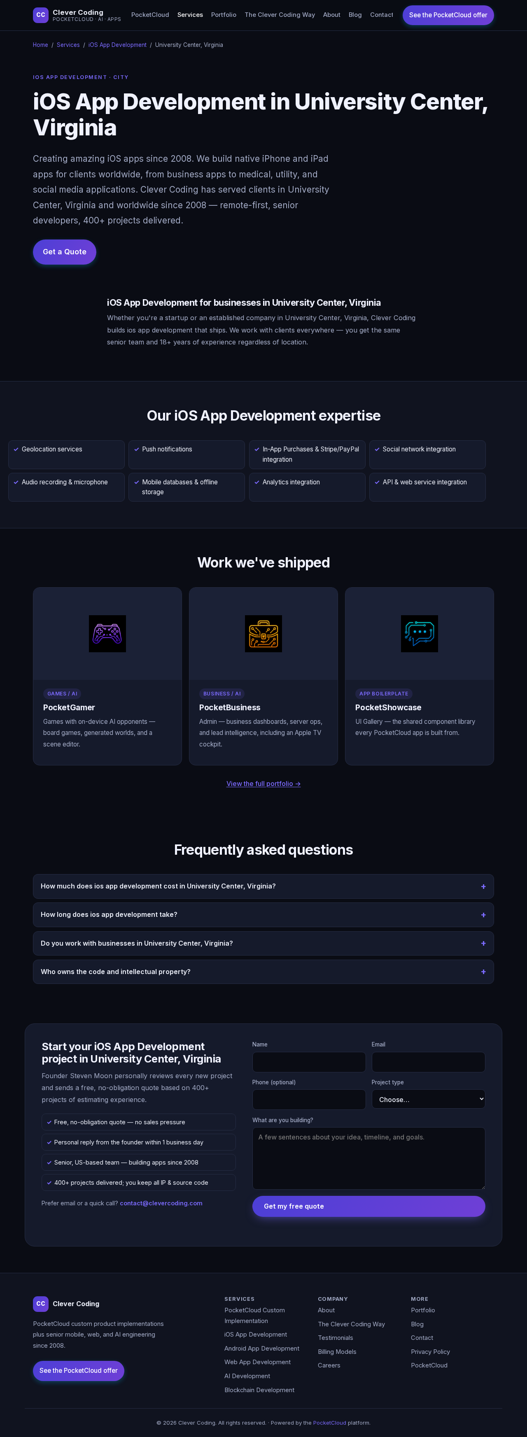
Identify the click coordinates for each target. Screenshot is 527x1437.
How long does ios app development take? (109, 914)
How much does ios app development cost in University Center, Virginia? (158, 886)
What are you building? (282, 1120)
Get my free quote (294, 1206)
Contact (382, 15)
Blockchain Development (259, 1390)
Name (260, 1044)
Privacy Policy (430, 1352)
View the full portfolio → (263, 783)
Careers (329, 1365)
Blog (355, 15)
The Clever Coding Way (280, 15)
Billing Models (337, 1352)
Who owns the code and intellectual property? (116, 971)
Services (190, 15)
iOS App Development (118, 45)
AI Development (247, 1376)
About (331, 15)
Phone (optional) (274, 1082)
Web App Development (257, 1362)
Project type (388, 1082)
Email (378, 1044)
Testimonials (335, 1338)
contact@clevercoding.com (161, 1203)
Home (40, 45)
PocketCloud (150, 15)
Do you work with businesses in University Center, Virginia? (137, 943)
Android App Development (261, 1348)
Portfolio (223, 15)
